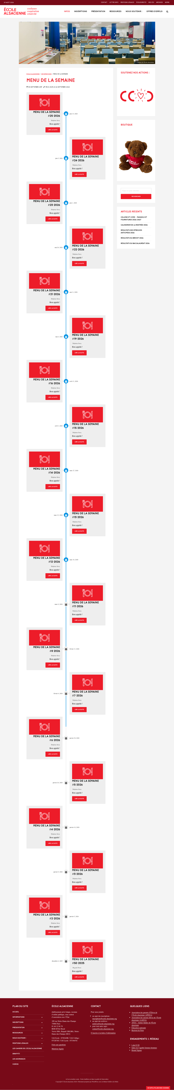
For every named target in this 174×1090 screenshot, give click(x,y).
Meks (116, 1082)
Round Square (137, 1050)
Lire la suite (52, 130)
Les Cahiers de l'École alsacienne (27, 1049)
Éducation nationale (139, 1028)
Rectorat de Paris (138, 1030)
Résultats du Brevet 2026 (132, 238)
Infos (67, 11)
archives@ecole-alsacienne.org (103, 1023)
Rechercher (136, 196)
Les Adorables (18, 1059)
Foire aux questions (59, 1045)
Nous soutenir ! (134, 11)
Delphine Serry (55, 120)
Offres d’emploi (154, 11)
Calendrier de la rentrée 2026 (134, 225)
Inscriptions (80, 11)
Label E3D (135, 1045)
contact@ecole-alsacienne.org (103, 1029)
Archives (159, 2)
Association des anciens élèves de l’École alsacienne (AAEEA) (146, 1018)
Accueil (15, 1012)
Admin (167, 2)
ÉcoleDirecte (141, 2)
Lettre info (113, 2)
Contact (104, 2)
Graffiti (16, 1054)
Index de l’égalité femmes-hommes (144, 1048)
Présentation (98, 11)
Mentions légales (127, 2)
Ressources (115, 11)
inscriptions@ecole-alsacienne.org (104, 1018)
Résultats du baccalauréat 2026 (135, 243)
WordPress (95, 1082)
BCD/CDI (151, 2)
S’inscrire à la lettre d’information (103, 1033)
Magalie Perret (77, 968)
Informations (18, 1017)
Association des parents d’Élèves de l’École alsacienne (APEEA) (144, 1013)
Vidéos (15, 1064)
